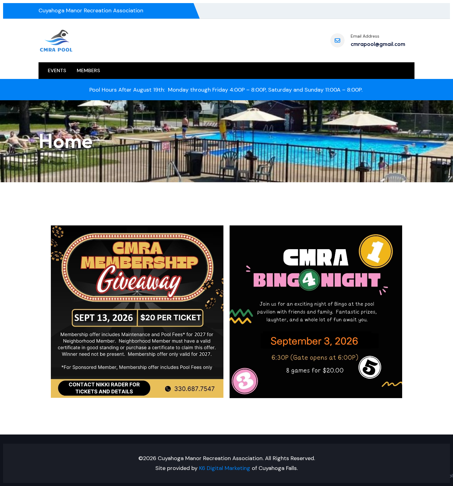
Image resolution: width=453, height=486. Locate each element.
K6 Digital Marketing (224, 468)
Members (88, 70)
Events (57, 70)
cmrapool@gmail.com (378, 43)
